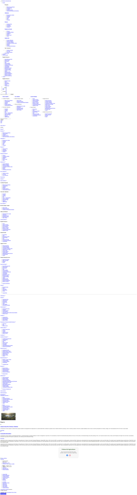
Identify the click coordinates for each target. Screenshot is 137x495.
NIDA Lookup (7, 63)
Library (6, 70)
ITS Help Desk (47, 109)
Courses (4, 331)
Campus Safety (47, 107)
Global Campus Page (6, 329)
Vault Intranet (5, 272)
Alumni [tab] (1, 285)
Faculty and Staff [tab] (3, 264)
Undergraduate (9, 7)
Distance (6, 103)
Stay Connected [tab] (3, 171)
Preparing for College (6, 140)
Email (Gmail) (7, 60)
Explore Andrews (10, 9)
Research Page (5, 373)
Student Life (7, 38)
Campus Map (5, 474)
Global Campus (5, 342)
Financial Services (6, 215)
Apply (5, 87)
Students (4, 54)
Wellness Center (7, 71)
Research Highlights (6, 368)
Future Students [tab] (3, 180)
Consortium (5, 344)
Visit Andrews (5, 486)
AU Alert (8, 51)
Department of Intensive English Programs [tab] (7, 321)
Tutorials (4, 151)
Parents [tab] (1, 129)
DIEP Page (4, 323)
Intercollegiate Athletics (6, 384)
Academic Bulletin (8, 69)
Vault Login (5, 483)
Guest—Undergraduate (9, 112)
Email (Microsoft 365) (8, 59)
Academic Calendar (10, 32)
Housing (8, 44)
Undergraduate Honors (8, 105)
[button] (6, 90)
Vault (3, 235)
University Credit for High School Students (10, 312)
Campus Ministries (10, 40)
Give (3, 89)
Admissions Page (5, 299)
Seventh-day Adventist (5, 489)
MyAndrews (7, 61)
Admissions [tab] (2, 138)
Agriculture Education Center (8, 399)
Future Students (5, 96)
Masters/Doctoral (5, 318)
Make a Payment (48, 114)
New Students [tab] (2, 203)
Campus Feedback (6, 487)
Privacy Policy (14, 492)
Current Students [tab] (3, 219)
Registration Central (8, 67)
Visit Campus (5, 304)
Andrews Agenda (10, 50)
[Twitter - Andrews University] (2, 494)
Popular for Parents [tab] (3, 153)
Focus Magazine (9, 52)
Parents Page (7, 53)
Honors (4, 168)
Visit (3, 88)
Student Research (5, 369)
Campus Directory (6, 476)
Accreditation (9, 492)
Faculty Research (5, 370)
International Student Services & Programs (10, 381)
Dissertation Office (6, 352)
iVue (5, 62)
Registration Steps (20, 108)
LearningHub (35, 115)
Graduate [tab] (2, 315)
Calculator (4, 149)
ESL (7, 18)
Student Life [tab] (2, 161)
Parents (4, 2)
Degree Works (35, 111)
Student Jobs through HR (7, 382)
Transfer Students (5, 310)
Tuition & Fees (9, 24)
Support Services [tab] (3, 348)
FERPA (4, 158)
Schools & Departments (7, 346)
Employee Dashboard (8, 73)
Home (4, 397)
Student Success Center (49, 104)
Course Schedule (7, 64)
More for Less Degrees (11, 6)
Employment (5, 484)
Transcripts (6, 82)
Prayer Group (5, 159)
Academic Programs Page (7, 338)
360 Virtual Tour (7, 114)
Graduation (9, 33)
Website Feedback (6, 469)
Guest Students (5, 311)
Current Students (34, 96)
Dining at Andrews (10, 41)
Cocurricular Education (37, 104)
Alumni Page (7, 85)
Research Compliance (6, 371)
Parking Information (6, 475)
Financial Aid (5, 302)
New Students (17, 96)
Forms (46, 116)
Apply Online (5, 485)
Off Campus (5, 343)
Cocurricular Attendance (37, 114)
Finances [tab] (2, 146)
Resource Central (8, 68)
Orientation (4, 214)
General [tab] (1, 297)
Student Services (5, 332)
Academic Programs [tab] (3, 336)
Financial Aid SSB (36, 113)
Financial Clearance (48, 113)
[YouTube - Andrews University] (5, 494)
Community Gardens (6, 401)
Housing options (5, 378)
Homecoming (7, 83)
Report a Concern (8, 74)
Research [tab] (2, 366)
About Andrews (3, 390)
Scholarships (5, 150)
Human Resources (8, 72)
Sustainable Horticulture (5, 433)
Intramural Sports (5, 385)
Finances (6, 21)
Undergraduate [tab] (3, 306)
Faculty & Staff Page (8, 75)
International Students (6, 305)
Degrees (4, 330)
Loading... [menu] (4, 91)
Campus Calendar (6, 386)
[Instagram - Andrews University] (4, 494)
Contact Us (4, 467)
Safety (4, 160)
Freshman (6, 108)
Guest (8, 17)
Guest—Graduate (8, 113)
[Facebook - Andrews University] (1, 494)
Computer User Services (9, 65)
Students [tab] (2, 178)
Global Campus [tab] (3, 327)
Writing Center (5, 353)
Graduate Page (5, 317)
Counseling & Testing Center (12, 43)
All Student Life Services (7, 169)
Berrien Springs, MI (6, 462)
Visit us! (8, 31)
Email (6, 81)
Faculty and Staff (5, 400)
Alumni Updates (5, 402)
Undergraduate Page (6, 308)
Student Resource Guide (21, 106)
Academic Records (48, 101)
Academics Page (5, 364)
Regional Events (7, 80)
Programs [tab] (2, 130)
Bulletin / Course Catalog (7, 359)
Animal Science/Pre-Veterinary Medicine (9, 426)
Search (2, 119)
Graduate (8, 8)
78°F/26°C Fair (6, 463)
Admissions (7, 12)
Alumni (4, 76)
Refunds (46, 115)
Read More (2, 430)
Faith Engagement (48, 100)
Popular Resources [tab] (3, 357)
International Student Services (50, 108)
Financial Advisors (20, 101)
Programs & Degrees (6, 398)
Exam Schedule (35, 101)
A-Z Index (4, 481)
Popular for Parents (8, 29)
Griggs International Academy (8, 345)
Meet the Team (5, 313)
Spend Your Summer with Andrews (13, 10)
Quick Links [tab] (2, 125)
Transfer (8, 16)
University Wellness (10, 42)
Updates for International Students (22, 102)
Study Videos (19, 109)
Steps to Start (19, 100)
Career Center (47, 105)
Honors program (5, 354)
